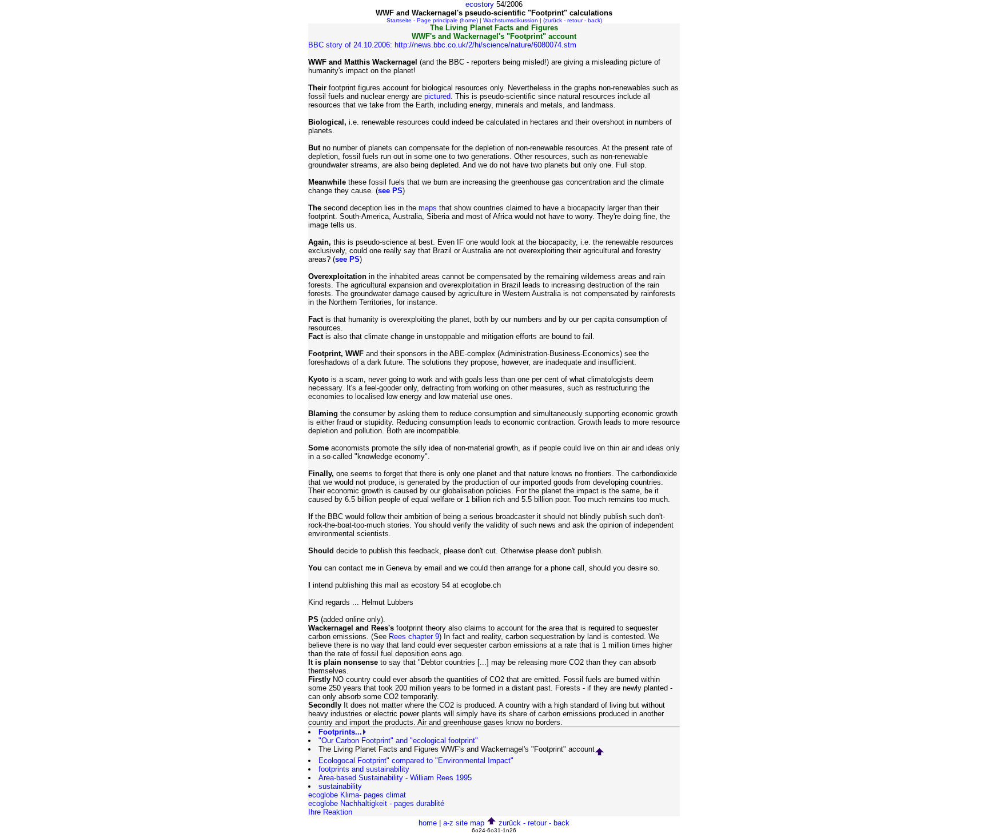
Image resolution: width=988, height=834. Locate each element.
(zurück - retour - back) (572, 20)
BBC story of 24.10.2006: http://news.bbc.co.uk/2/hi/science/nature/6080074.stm (442, 45)
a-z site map (463, 823)
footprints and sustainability (363, 769)
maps (428, 207)
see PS (390, 190)
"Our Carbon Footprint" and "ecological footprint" (398, 740)
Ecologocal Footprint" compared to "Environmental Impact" (415, 760)
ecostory (479, 4)
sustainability (340, 786)
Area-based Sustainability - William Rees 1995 (395, 777)
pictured (437, 96)
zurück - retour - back (534, 823)
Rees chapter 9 (414, 636)
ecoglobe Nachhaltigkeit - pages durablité (376, 803)
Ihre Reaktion (330, 812)
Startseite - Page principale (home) (432, 20)
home (428, 823)
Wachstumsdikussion (510, 20)
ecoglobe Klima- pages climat (357, 795)
